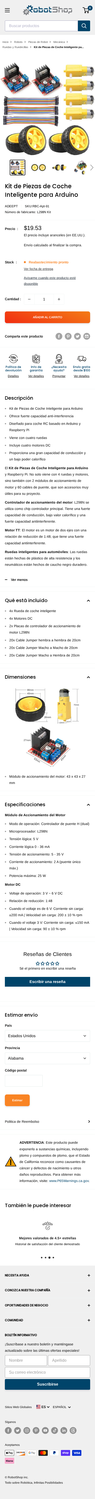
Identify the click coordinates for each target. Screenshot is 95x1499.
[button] (91, 168)
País (8, 1025)
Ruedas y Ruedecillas (15, 47)
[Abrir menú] (7, 10)
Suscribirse (47, 1384)
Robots (18, 41)
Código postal (16, 1070)
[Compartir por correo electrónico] (86, 336)
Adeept (11, 206)
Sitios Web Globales (18, 1407)
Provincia (12, 1048)
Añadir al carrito (47, 317)
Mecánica (59, 41)
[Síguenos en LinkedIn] (63, 1430)
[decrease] (29, 299)
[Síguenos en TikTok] (54, 1430)
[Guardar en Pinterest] (68, 336)
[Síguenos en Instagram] (26, 1430)
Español (60, 1407)
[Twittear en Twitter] (77, 336)
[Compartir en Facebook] (59, 336)
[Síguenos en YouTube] (45, 1430)
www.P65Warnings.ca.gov (69, 1181)
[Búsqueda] (84, 25)
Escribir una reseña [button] (47, 982)
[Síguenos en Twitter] (17, 1430)
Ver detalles (36, 376)
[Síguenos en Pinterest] (36, 1430)
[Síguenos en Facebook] (8, 1430)
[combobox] (41, 25)
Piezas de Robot (38, 41)
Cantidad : (13, 299)
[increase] (59, 299)
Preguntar (59, 376)
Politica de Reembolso (22, 1121)
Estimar (17, 1100)
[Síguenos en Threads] (73, 1430)
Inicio (5, 41)
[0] (86, 10)
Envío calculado (36, 245)
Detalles (13, 376)
